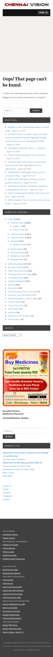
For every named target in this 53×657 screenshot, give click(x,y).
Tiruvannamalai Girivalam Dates (17, 466)
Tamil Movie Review (17, 271)
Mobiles (12, 312)
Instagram (7, 496)
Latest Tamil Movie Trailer (13, 594)
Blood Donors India (10, 570)
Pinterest (7, 493)
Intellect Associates (10, 545)
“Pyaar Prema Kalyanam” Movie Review (26, 155)
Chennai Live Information (20, 295)
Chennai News (17, 234)
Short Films (18, 229)
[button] (43, 13)
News (10, 219)
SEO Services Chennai (11, 611)
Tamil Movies (8, 583)
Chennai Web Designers (12, 618)
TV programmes (15, 278)
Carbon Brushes (9, 548)
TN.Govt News (14, 302)
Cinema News (17, 223)
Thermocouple (8, 552)
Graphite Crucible (9, 555)
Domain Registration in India (14, 604)
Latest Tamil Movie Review (13, 590)
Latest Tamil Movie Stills (12, 587)
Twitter (6, 489)
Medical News (19, 244)
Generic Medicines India (12, 629)
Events (11, 284)
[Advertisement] (26, 44)
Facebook (7, 486)
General (14, 241)
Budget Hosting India (11, 615)
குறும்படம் (17, 226)
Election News (17, 252)
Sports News (17, 249)
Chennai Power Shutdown (14, 459)
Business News (15, 267)
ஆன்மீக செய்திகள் (16, 281)
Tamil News (13, 309)
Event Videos (14, 319)
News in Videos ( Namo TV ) (13, 632)
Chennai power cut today (20, 274)
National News (18, 237)
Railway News (17, 259)
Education (13, 288)
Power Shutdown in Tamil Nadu (23, 298)
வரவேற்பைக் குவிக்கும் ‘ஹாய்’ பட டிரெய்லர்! (26, 148)
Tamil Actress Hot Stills (12, 598)
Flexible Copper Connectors (14, 559)
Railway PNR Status (10, 625)
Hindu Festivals (15, 305)
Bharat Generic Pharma (12, 573)
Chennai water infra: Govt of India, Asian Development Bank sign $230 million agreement (25, 165)
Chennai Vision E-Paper (19, 316)
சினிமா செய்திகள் (16, 264)
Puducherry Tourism (10, 535)
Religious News (18, 256)
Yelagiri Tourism (9, 538)
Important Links (12, 446)
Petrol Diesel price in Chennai (22, 291)
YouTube (6, 499)
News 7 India (8, 473)
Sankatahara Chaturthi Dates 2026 (18, 469)
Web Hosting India (10, 608)
